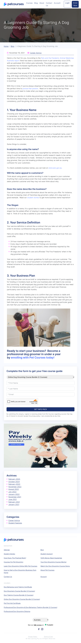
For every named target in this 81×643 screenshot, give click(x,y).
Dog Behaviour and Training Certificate (18, 587)
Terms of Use (48, 636)
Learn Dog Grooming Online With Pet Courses (20, 566)
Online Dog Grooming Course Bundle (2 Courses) (22, 599)
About (41, 3)
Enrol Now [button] (75, 4)
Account (57, 3)
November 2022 (14, 487)
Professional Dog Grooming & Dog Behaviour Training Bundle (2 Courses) (30, 607)
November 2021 (14, 497)
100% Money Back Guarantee (51, 558)
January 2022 (14, 494)
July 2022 (12, 492)
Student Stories (9, 554)
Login (67, 3)
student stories (33, 197)
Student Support (46, 554)
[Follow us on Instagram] (42, 629)
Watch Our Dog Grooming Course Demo (55, 566)
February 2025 (14, 479)
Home (6, 46)
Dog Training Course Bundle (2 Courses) (18, 595)
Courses (29, 3)
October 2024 (14, 482)
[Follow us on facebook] (39, 629)
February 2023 (14, 484)
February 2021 (14, 502)
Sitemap (7, 550)
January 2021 (13, 504)
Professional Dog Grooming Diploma (17, 611)
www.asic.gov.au (55, 168)
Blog (36, 3)
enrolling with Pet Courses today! (32, 357)
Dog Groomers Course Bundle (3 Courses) (19, 591)
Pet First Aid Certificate (12, 603)
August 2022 (13, 489)
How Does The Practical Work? (15, 558)
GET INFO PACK (40, 409)
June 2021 (12, 499)
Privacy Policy (32, 636)
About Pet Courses (47, 570)
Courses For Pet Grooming (13, 562)
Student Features (15, 523)
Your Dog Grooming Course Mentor (53, 562)
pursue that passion (30, 88)
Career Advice (35, 53)
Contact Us (49, 4)
